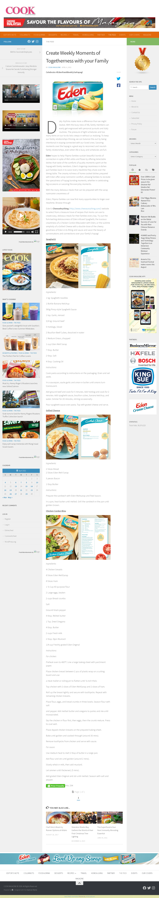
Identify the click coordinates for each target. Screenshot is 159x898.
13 (16, 486)
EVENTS (122, 35)
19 (11, 490)
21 (21, 490)
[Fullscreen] (36, 232)
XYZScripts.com (90, 896)
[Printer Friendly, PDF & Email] (55, 785)
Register (8, 519)
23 (32, 490)
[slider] (19, 231)
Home (133, 101)
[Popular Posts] (139, 170)
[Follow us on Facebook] (29, 41)
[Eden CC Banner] (79, 863)
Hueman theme (32, 890)
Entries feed (9, 530)
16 (32, 486)
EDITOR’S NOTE (10, 35)
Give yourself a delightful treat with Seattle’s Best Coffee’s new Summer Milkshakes (20, 327)
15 (26, 486)
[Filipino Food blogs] (142, 74)
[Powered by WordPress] (12, 890)
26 (11, 494)
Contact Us (135, 112)
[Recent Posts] (132, 170)
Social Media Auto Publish (71, 896)
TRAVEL (76, 35)
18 (5, 490)
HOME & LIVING (88, 35)
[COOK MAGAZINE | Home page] (21, 10)
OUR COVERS (134, 35)
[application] (21, 215)
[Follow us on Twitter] (33, 41)
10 (37, 482)
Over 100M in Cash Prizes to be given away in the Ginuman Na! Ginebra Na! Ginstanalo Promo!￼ (148, 185)
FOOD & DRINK (39, 35)
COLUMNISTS (25, 35)
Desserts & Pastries (9, 353)
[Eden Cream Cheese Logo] (143, 414)
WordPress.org (10, 542)
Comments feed (10, 536)
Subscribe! (135, 118)
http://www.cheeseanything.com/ (85, 208)
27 (16, 494)
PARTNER (101, 35)
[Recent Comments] (146, 170)
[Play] (5, 232)
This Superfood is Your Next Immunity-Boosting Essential (107, 830)
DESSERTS (53, 35)
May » (10, 497)
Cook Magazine (54, 67)
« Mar (4, 497)
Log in (7, 524)
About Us (134, 107)
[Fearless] (21, 191)
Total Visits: (133, 425)
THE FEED (112, 35)
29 (26, 494)
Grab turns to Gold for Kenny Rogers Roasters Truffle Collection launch (21, 415)
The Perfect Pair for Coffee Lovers (16, 356)
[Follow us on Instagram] (37, 41)
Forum (133, 129)
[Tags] (153, 170)
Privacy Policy (136, 124)
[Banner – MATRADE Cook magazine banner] (79, 22)
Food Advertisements (25, 242)
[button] (21, 216)
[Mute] (32, 232)
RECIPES (64, 35)
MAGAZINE (147, 35)
